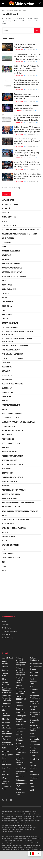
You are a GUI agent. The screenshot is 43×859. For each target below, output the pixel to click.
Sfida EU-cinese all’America (14, 528)
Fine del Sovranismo (11, 350)
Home (3, 10)
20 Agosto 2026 (30, 90)
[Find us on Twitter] (7, 800)
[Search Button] (40, 3)
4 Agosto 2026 (30, 146)
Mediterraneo (8, 439)
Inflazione (6, 396)
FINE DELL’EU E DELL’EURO (12, 358)
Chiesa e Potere (9, 217)
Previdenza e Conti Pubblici (14, 490)
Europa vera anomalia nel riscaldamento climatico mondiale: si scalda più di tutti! (26, 96)
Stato (4, 541)
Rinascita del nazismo (11, 507)
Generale (6, 362)
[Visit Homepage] (21, 3)
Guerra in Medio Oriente (12, 384)
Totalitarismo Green (11, 558)
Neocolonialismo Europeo (13, 464)
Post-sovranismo (9, 481)
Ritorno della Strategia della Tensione (20, 511)
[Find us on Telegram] (3, 800)
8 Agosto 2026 (30, 123)
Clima (4, 221)
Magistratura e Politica (12, 430)
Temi (3, 549)
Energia (5, 293)
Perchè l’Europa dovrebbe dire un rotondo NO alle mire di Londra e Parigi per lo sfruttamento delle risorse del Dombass (27, 83)
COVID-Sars (6, 242)
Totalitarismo (8, 553)
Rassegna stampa (9, 498)
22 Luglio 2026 (30, 181)
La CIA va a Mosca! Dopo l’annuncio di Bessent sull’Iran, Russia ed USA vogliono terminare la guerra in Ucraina (27, 56)
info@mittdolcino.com (15, 825)
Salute (5, 515)
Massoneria (7, 435)
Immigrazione (7, 392)
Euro (4, 310)
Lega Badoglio (8, 426)
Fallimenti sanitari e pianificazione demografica (17, 332)
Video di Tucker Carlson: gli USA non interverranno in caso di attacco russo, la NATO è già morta (27, 164)
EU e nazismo (7, 302)
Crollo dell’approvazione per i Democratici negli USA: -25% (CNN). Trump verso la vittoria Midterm (26, 152)
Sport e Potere (8, 536)
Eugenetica (7, 306)
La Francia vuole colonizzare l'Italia (18, 422)
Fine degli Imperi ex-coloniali (15, 345)
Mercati (5, 447)
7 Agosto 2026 (30, 134)
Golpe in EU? (7, 375)
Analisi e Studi (8, 200)
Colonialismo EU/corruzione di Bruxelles (20, 229)
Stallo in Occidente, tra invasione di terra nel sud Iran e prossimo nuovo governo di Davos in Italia (27, 176)
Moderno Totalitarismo (12, 456)
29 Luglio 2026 (30, 158)
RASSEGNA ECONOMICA (11, 494)
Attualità (6, 208)
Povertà (5, 485)
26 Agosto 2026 (30, 50)
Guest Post (7, 388)
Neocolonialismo (9, 460)
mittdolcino (19, 50)
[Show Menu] (3, 3)
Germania (6, 371)
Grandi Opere (7, 379)
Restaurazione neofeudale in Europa (18, 502)
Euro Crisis (7, 314)
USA (3, 562)
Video (4, 566)
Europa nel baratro (11, 323)
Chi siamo (5, 625)
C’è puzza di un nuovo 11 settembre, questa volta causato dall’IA (26, 106)
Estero (5, 297)
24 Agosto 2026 (30, 76)
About (4, 621)
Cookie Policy (6, 628)
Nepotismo (6, 469)
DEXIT (4, 280)
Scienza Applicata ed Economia (15, 519)
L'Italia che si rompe (11, 418)
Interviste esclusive (11, 405)
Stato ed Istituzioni (10, 545)
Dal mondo (6, 259)
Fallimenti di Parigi (10, 327)
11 (37, 181)
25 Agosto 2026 (30, 62)
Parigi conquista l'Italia (12, 477)
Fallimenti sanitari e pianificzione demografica (17, 339)
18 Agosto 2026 (30, 101)
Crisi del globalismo (11, 251)
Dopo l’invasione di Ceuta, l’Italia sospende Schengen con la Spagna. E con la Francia (27, 141)
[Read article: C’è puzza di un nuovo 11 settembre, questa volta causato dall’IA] (7, 108)
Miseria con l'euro (10, 452)
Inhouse (5, 401)
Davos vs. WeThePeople (12, 268)
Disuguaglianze (9, 289)
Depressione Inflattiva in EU (14, 276)
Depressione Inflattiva (12, 272)
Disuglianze (7, 285)
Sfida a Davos (8, 524)
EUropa (5, 319)
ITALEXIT (5, 409)
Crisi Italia (6, 255)
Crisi (4, 246)
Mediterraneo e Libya (11, 443)
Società (5, 532)
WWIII (4, 570)
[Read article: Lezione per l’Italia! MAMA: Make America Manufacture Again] (7, 47)
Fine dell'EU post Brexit (12, 354)
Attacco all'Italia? (10, 204)
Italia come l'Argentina (12, 413)
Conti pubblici (8, 238)
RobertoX (19, 111)
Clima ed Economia (10, 225)
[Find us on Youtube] (11, 800)
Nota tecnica (7, 473)
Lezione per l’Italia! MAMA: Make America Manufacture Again (25, 45)
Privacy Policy (6, 634)
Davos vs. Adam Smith (11, 263)
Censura (5, 213)
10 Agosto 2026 (29, 111)
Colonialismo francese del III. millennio (19, 234)
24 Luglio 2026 (30, 169)
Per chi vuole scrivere (9, 631)
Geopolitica (7, 367)
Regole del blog (7, 638)
